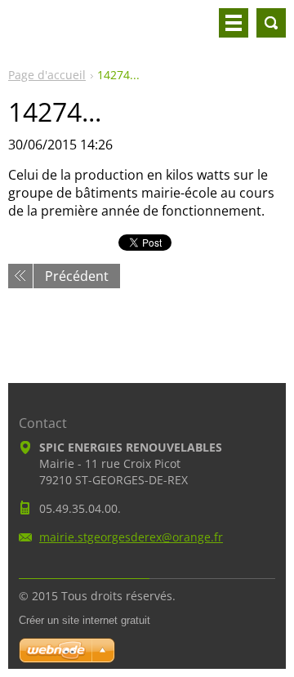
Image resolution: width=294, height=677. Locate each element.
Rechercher (271, 23)
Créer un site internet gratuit (84, 620)
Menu (233, 23)
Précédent (77, 276)
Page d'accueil (47, 74)
